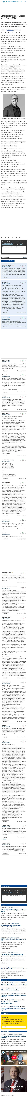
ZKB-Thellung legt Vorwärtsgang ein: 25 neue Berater (14, 910)
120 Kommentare (15, 967)
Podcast (20, 1034)
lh (8, 908)
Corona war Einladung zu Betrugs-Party (12, 955)
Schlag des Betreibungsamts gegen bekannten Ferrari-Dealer (11, 926)
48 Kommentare (15, 908)
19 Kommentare (12, 1034)
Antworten (5, 277)
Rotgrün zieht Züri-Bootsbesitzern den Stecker (14, 969)
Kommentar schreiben (7, 261)
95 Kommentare (15, 1006)
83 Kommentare (15, 937)
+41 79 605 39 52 (7, 244)
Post (21, 244)
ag (9, 1000)
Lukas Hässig (10, 30)
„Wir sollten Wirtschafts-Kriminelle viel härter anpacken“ (13, 1037)
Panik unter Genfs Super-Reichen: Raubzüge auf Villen (13, 996)
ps (8, 967)
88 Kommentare (16, 1000)
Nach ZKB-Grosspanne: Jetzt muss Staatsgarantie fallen (10, 1002)
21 (16, 30)
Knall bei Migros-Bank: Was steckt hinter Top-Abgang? (13, 1009)
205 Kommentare (15, 988)
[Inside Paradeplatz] (11, 1)
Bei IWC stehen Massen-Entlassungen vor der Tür (13, 940)
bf (8, 953)
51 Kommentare (14, 953)
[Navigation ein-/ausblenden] (25, 1)
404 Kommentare (15, 993)
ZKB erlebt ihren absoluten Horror (10, 990)
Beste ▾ (25, 257)
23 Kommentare (15, 923)
